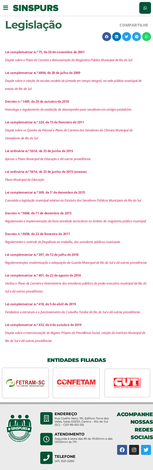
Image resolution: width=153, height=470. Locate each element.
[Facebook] (122, 450)
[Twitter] (146, 450)
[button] (5, 8)
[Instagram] (134, 450)
